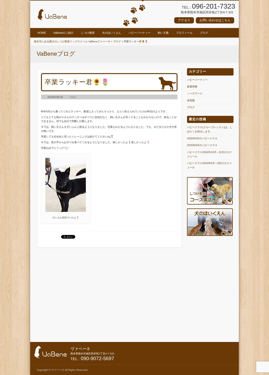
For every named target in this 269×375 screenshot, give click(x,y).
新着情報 (192, 86)
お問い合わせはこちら (215, 20)
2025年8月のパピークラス (202, 145)
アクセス (184, 20)
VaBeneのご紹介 (63, 32)
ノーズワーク (194, 93)
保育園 (191, 100)
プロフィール (184, 32)
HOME (42, 32)
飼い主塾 (163, 32)
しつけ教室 (88, 32)
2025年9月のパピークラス (202, 138)
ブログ (204, 32)
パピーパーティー (139, 32)
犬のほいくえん (111, 32)
